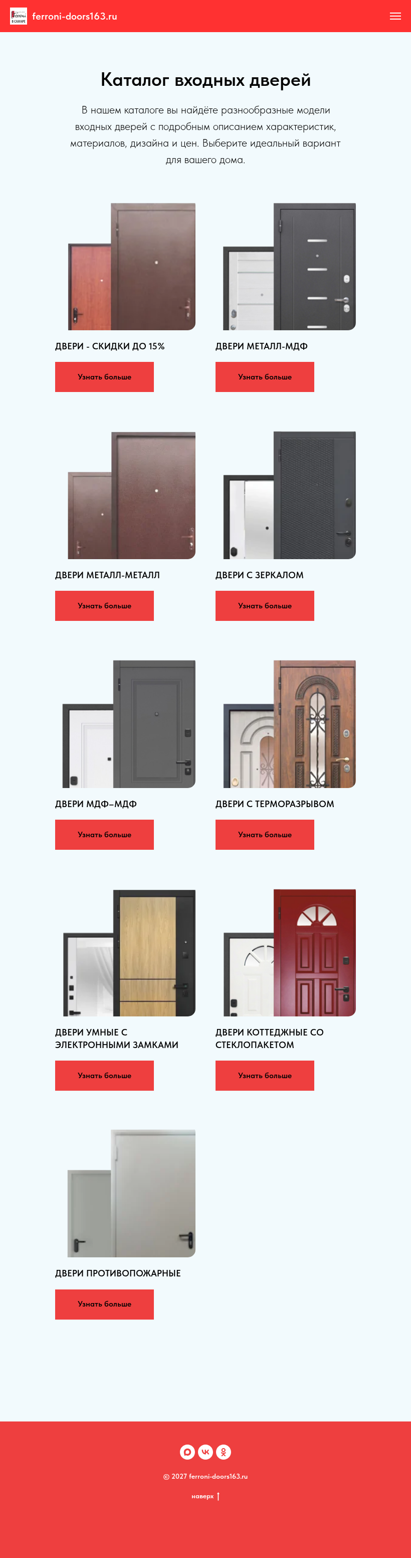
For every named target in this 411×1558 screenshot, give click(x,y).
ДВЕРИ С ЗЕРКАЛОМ (260, 575)
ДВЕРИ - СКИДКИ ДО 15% (110, 346)
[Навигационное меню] (395, 16)
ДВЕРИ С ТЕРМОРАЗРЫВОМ (275, 804)
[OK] (223, 1452)
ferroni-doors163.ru (74, 16)
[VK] (205, 1452)
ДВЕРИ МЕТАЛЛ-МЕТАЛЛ (107, 575)
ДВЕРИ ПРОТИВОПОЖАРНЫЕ (118, 1273)
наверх (202, 1496)
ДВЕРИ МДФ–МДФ (96, 804)
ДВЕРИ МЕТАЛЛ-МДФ (262, 346)
